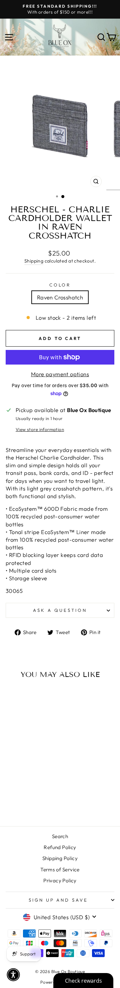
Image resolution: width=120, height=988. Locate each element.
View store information (40, 429)
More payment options (60, 374)
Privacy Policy (60, 880)
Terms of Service (60, 869)
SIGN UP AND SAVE (58, 900)
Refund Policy (60, 847)
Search (60, 836)
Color (60, 284)
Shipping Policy (60, 858)
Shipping (33, 261)
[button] (13, 974)
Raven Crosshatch (60, 297)
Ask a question (60, 610)
